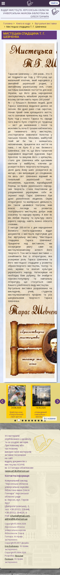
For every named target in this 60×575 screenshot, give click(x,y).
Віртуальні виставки (45, 23)
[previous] (2, 401)
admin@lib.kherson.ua (16, 518)
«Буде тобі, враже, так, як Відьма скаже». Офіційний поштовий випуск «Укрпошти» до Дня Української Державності (41, 412)
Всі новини (50, 418)
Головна (7, 23)
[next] (57, 401)
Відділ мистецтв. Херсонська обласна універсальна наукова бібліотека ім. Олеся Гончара (25, 13)
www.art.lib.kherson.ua (17, 470)
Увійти (54, 2)
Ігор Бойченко (12, 546)
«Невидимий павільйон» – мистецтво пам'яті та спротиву (16, 412)
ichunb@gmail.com (20, 515)
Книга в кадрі (23, 23)
